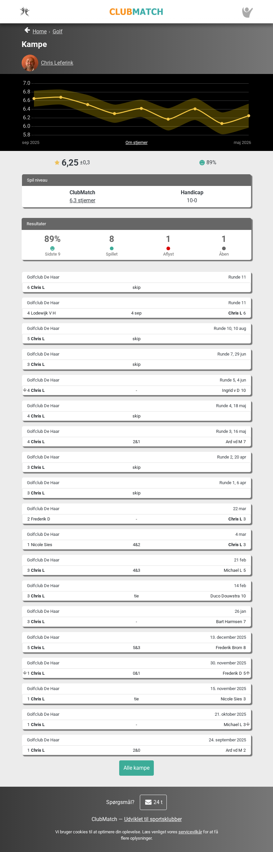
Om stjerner (136, 142)
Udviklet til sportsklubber (153, 819)
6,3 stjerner (82, 200)
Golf (58, 31)
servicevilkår (190, 831)
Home (40, 31)
